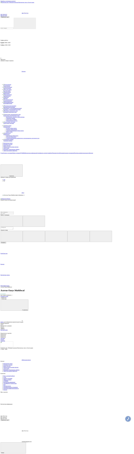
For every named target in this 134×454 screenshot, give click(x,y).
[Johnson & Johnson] (5, 198)
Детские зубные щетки (11, 129)
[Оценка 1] (12, 236)
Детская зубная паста (11, 137)
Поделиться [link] (3, 334)
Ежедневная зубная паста (12, 135)
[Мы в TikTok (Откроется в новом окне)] (115, 163)
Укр (4, 179)
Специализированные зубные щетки (15, 130)
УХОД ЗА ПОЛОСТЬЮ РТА (10, 150)
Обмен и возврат (16, 153)
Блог (51, 153)
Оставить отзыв (4, 296)
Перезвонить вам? (5, 17)
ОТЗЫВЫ (22, 153)
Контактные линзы (7, 143)
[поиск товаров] (25, 23)
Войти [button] (2, 322)
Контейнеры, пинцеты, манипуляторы (15, 117)
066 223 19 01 (4, 15)
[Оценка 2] (34, 236)
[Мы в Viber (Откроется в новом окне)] (94, 163)
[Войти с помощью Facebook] (12, 221)
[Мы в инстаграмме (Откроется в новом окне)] (31, 163)
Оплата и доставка (7, 153)
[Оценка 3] (56, 236)
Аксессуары (6, 148)
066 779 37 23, (25, 13)
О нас (2, 153)
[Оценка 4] (79, 236)
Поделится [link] (3, 335)
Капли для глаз (6, 145)
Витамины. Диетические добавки (11, 149)
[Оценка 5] (101, 236)
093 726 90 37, (4, 14)
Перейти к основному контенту (8, 1)
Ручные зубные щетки (11, 128)
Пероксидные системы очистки (10, 147)
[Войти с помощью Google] (34, 221)
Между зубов (9, 132)
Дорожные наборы (10, 118)
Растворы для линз (7, 144)
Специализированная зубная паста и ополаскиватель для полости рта (22, 138)
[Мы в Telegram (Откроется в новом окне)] (52, 163)
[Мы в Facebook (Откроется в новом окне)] (11, 163)
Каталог (91, 153)
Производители (56, 153)
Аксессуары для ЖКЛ (11, 119)
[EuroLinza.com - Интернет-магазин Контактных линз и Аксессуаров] (7, 346)
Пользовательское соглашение (67, 153)
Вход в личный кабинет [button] (9, 376)
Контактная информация (31, 153)
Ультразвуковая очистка (11, 120)
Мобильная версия (26, 360)
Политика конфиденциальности (81, 153)
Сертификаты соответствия (43, 153)
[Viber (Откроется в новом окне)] (73, 163)
